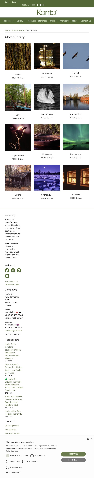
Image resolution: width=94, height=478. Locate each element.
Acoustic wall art (18, 30)
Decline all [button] (73, 460)
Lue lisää (14, 451)
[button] (32, 472)
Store (52, 21)
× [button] (91, 439)
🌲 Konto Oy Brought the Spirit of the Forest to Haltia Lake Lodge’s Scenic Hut (14, 385)
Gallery (20, 21)
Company (64, 21)
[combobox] (88, 439)
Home (7, 30)
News (74, 21)
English (14, 2)
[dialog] (47, 457)
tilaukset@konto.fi (13, 330)
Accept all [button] (73, 454)
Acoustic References (37, 21)
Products (7, 21)
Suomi (7, 2)
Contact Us (86, 21)
